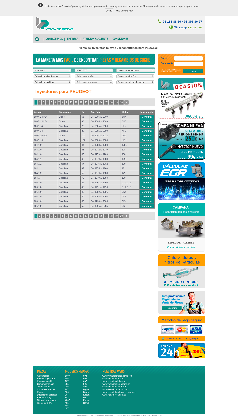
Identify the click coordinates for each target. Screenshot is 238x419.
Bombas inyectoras (46, 378)
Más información (124, 10)
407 (67, 408)
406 (67, 406)
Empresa (72, 39)
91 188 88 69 (172, 21)
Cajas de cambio (45, 381)
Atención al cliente (95, 39)
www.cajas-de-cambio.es (114, 395)
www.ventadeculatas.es (113, 381)
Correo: (165, 58)
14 (91, 102)
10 (71, 102)
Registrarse (171, 308)
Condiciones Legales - (85, 416)
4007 (67, 400)
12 (81, 102)
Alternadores (43, 376)
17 (106, 102)
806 (85, 384)
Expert (86, 395)
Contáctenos (54, 39)
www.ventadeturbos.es (113, 378)
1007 (67, 376)
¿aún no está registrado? (171, 69)
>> (126, 102)
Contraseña (167, 63)
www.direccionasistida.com (115, 389)
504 (85, 376)
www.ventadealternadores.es (116, 384)
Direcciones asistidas (47, 395)
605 (85, 378)
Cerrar (109, 10)
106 (67, 378)
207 (67, 389)
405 (67, 403)
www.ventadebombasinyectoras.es (118, 392)
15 (96, 102)
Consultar (147, 116)
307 (67, 395)
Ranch (86, 403)
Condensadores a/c (46, 389)
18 (111, 102)
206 (67, 386)
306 (67, 392)
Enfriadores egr (44, 397)
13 (86, 102)
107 (67, 381)
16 (101, 102)
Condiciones (120, 39)
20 (121, 102)
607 (85, 381)
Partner (86, 400)
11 (76, 102)
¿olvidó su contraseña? (170, 71)
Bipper (86, 389)
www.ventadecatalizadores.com (117, 376)
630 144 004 (195, 27)
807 (85, 386)
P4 (84, 397)
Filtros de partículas (46, 400)
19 (116, 102)
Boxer (86, 392)
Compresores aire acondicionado (45, 385)
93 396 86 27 (193, 21)
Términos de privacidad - (104, 416)
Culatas (40, 392)
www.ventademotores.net (114, 386)
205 (67, 384)
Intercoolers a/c (44, 403)
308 (67, 397)
